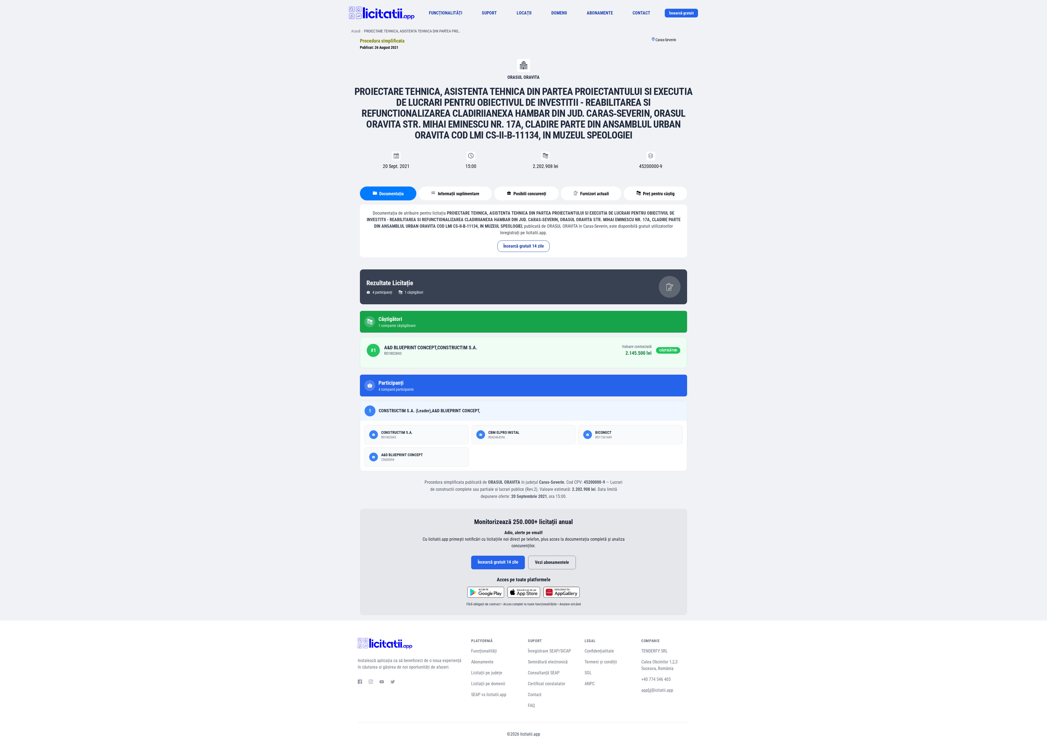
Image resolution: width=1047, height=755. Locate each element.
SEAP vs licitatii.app (488, 694)
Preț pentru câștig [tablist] (658, 193)
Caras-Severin (665, 40)
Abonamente (482, 661)
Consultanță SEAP (543, 672)
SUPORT (489, 13)
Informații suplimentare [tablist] (458, 193)
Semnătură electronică (548, 661)
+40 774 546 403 (656, 679)
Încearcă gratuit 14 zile (523, 246)
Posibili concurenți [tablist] (529, 193)
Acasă (355, 31)
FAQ (531, 705)
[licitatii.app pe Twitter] (392, 682)
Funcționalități (484, 651)
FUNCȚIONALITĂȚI (445, 13)
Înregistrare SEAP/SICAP (549, 651)
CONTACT (641, 13)
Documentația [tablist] (391, 193)
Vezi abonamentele (552, 562)
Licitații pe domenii (488, 683)
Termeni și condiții (601, 661)
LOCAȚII (524, 13)
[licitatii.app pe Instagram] (371, 682)
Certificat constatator (546, 683)
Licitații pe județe (486, 672)
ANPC (590, 683)
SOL (588, 672)
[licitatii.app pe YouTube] (382, 682)
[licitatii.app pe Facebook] (360, 682)
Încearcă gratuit (681, 13)
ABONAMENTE (600, 13)
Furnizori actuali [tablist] (594, 193)
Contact (534, 694)
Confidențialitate (599, 651)
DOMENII (559, 13)
